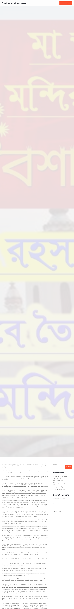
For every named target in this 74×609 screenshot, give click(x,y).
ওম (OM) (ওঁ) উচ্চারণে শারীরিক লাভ (60, 489)
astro (55, 508)
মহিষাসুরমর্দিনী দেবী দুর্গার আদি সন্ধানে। (60, 476)
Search (55, 464)
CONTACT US (66, 3)
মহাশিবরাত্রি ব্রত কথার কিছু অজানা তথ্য (60, 487)
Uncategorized (57, 511)
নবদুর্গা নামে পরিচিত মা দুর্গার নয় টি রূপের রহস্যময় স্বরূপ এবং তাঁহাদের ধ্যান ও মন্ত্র (62, 479)
